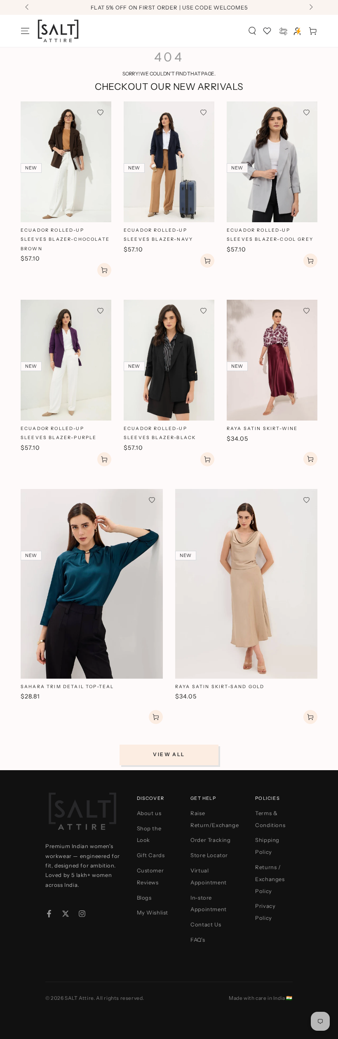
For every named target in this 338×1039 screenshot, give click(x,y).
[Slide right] (310, 7)
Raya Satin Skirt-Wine (262, 428)
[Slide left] (28, 7)
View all (169, 754)
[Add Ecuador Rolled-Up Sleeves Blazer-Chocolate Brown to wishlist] (100, 112)
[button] (252, 31)
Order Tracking (210, 840)
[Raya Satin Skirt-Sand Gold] (246, 584)
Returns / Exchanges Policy (269, 879)
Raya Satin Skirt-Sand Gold (219, 686)
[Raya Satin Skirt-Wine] (272, 360)
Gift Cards (151, 855)
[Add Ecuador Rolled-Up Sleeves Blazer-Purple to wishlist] (100, 310)
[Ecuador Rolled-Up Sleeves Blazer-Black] (169, 360)
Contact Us (205, 924)
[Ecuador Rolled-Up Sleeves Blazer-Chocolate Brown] (66, 161)
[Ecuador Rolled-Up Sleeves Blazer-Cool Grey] (272, 161)
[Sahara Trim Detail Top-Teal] (92, 584)
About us (149, 813)
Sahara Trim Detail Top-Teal (67, 686)
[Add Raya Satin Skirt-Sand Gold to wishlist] (306, 500)
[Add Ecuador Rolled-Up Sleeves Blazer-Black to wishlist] (203, 310)
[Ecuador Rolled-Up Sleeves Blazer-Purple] (66, 360)
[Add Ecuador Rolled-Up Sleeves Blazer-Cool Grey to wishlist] (306, 112)
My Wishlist (153, 912)
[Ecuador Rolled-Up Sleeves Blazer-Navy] (169, 161)
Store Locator (209, 855)
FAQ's (197, 939)
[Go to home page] (58, 31)
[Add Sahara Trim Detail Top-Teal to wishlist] (152, 500)
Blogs (144, 897)
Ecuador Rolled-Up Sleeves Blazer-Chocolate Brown (65, 240)
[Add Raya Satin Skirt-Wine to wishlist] (306, 310)
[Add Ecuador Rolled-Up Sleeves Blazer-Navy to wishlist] (203, 112)
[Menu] (25, 31)
